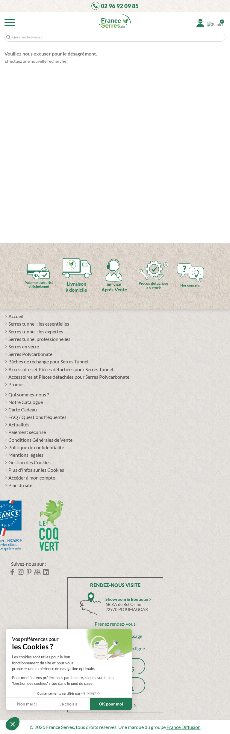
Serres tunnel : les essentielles (38, 323)
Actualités (18, 424)
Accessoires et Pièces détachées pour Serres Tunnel (60, 369)
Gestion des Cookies (29, 462)
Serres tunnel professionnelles (39, 339)
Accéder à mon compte (31, 477)
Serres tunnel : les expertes (35, 331)
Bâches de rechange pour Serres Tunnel (48, 361)
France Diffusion (184, 727)
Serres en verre (23, 346)
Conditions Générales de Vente (40, 440)
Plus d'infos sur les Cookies (36, 470)
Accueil (15, 316)
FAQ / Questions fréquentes (37, 417)
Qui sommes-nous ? (28, 394)
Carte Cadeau (22, 409)
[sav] (113, 265)
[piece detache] (153, 265)
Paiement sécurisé (27, 432)
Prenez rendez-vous (115, 624)
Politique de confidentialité (36, 447)
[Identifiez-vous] (200, 23)
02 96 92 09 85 (120, 5)
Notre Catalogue (25, 402)
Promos (16, 384)
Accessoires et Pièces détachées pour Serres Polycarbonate (68, 377)
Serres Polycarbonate (30, 354)
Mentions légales (25, 455)
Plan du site (20, 485)
